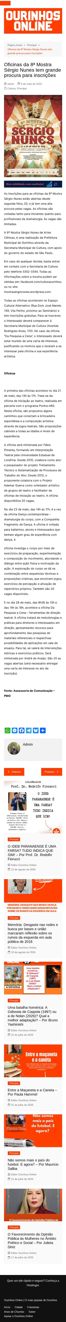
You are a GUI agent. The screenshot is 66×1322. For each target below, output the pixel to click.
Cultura (11, 88)
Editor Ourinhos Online (23, 865)
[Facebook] (21, 730)
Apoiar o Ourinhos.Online (18, 1316)
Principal (22, 88)
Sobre (32, 1311)
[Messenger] (14, 730)
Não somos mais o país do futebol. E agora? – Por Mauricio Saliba (33, 1164)
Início (7, 1307)
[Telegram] (28, 730)
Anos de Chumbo (14, 1311)
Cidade (19, 1307)
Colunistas (33, 1307)
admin (10, 83)
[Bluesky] (35, 730)
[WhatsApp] (7, 730)
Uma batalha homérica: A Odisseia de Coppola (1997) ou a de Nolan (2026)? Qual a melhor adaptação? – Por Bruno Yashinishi (33, 1016)
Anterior (16, 771)
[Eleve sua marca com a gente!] (33, 184)
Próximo (49, 771)
